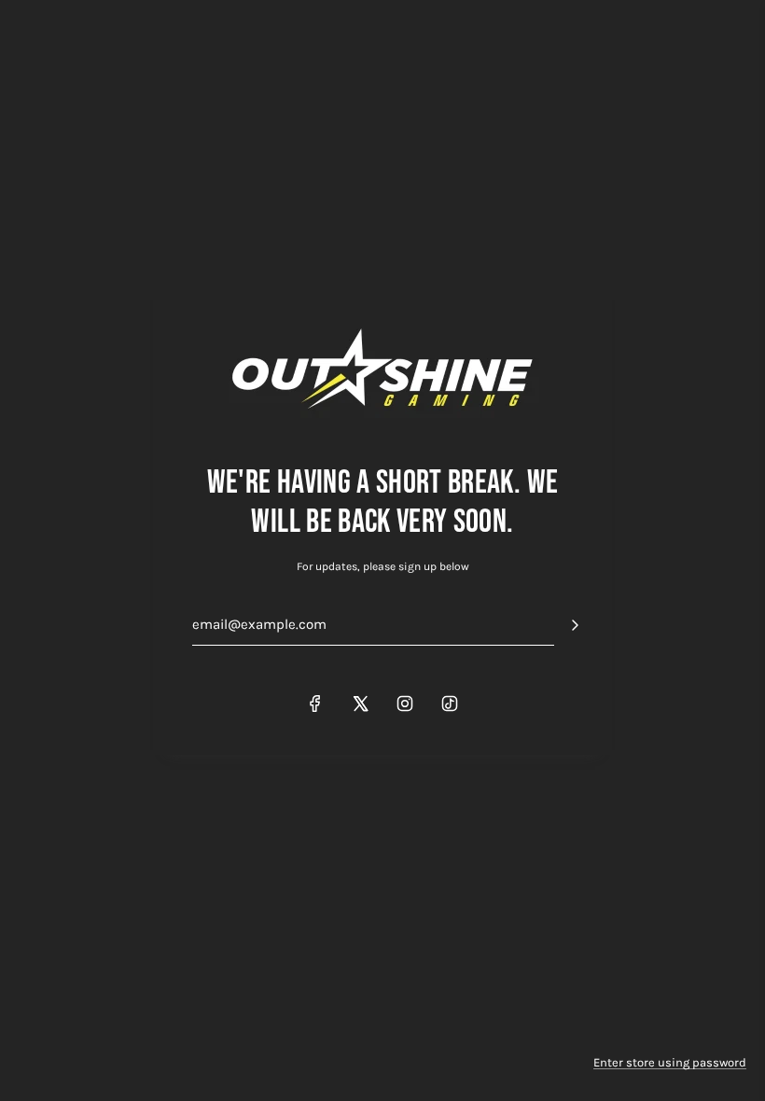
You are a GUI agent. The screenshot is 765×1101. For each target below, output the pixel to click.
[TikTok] (449, 703)
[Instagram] (404, 703)
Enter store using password (669, 1062)
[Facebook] (315, 703)
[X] (360, 703)
